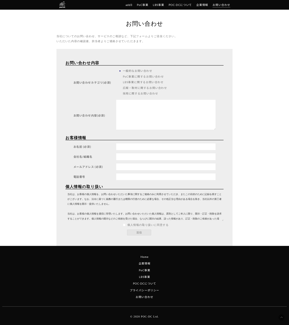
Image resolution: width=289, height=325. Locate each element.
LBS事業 (144, 277)
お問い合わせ (144, 297)
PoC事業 (144, 270)
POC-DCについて (144, 283)
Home (144, 256)
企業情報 (144, 263)
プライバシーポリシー (144, 290)
